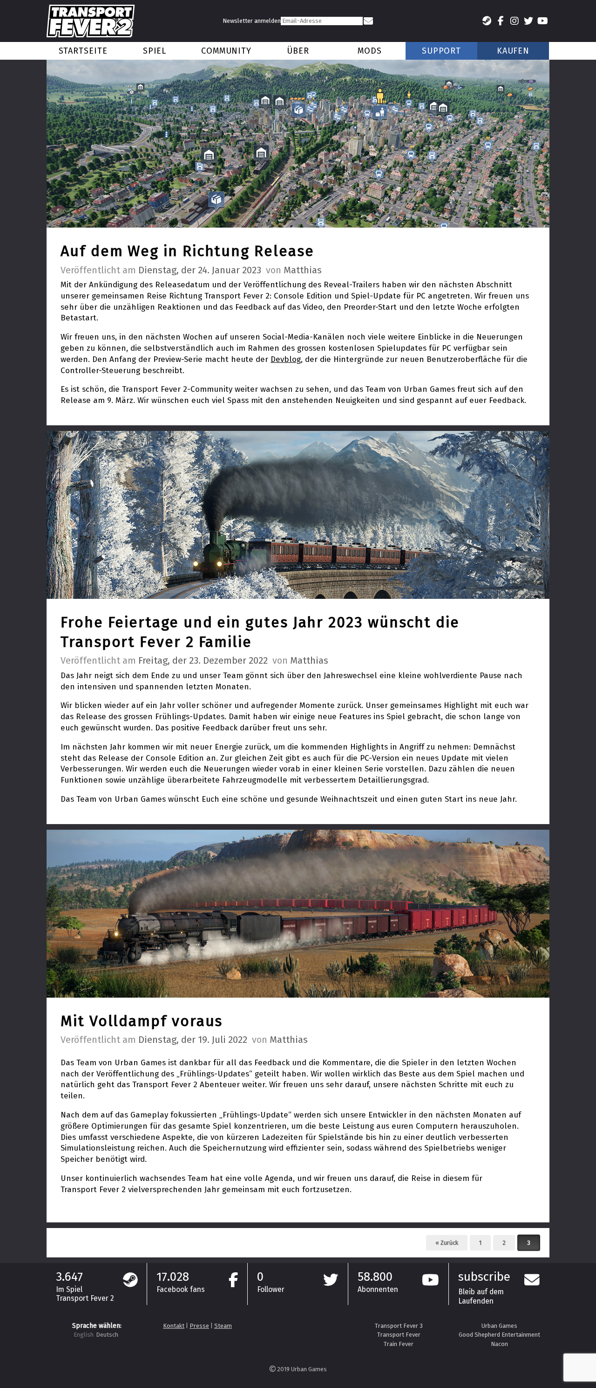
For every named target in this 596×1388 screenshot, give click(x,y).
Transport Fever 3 (399, 1325)
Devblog (286, 359)
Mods (370, 51)
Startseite (83, 51)
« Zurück (446, 1242)
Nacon (499, 1343)
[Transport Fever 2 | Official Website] (91, 21)
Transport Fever (398, 1334)
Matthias (303, 270)
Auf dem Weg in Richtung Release (187, 251)
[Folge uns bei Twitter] (528, 21)
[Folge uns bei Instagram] (515, 21)
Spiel (155, 51)
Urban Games (499, 1325)
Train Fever (398, 1343)
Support (441, 51)
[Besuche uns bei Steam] (487, 21)
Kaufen (513, 51)
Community (226, 51)
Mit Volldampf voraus (142, 1021)
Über (298, 51)
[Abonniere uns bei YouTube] (542, 21)
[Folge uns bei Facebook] (501, 21)
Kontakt (173, 1325)
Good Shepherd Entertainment (499, 1334)
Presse (199, 1325)
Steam (223, 1325)
